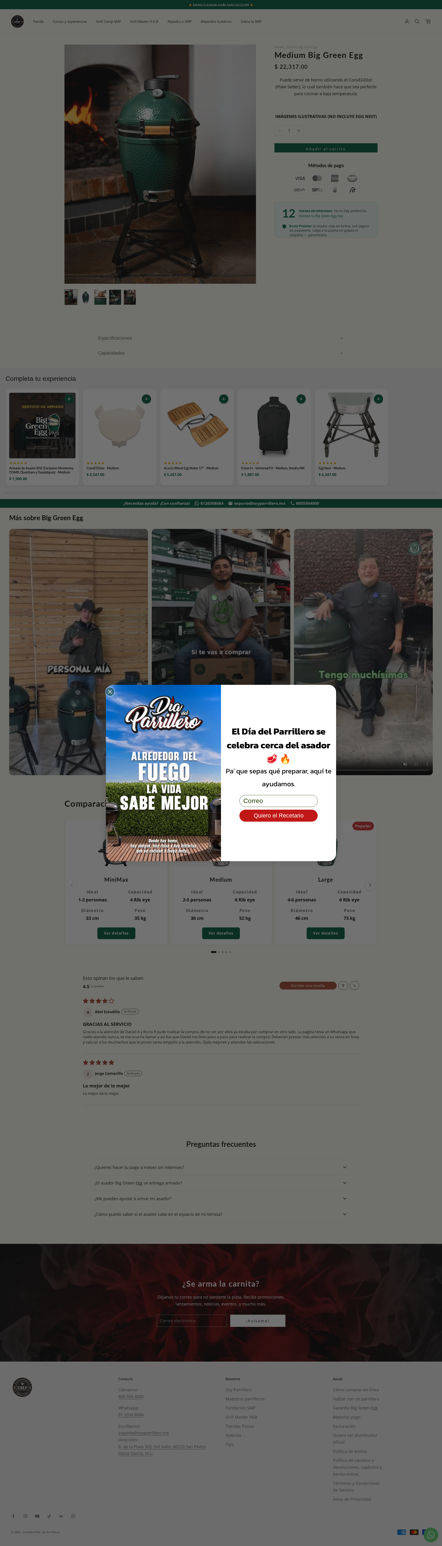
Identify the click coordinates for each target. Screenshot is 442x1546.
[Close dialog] (110, 692)
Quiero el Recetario (279, 815)
